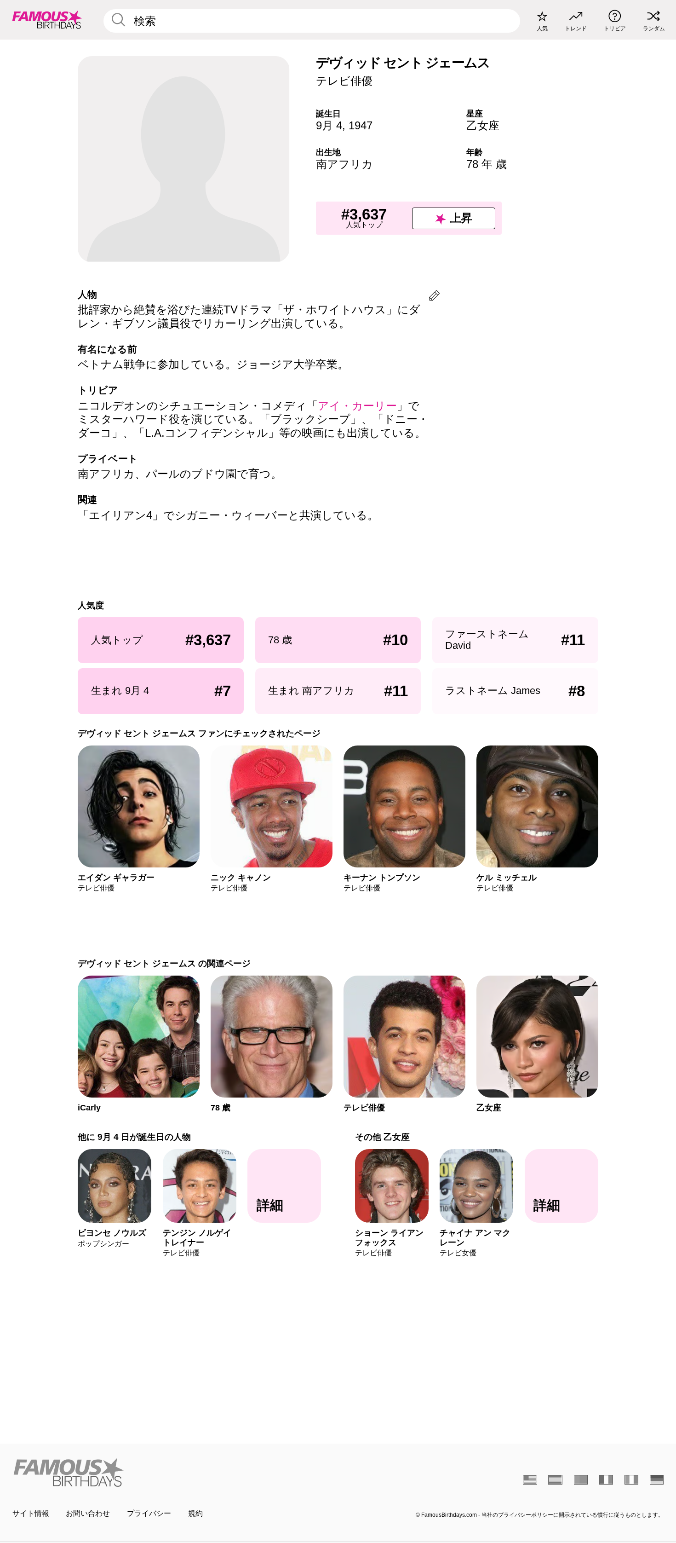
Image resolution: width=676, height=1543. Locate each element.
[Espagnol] (555, 1479)
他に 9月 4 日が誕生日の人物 (134, 1137)
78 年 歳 (486, 164)
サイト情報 (30, 1513)
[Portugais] (581, 1479)
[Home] (172, 1472)
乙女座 (482, 125)
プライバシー (149, 1513)
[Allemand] (657, 1479)
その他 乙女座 (382, 1137)
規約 (195, 1513)
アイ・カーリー (357, 405)
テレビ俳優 (344, 81)
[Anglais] (530, 1479)
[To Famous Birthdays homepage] (47, 19)
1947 (360, 125)
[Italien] (631, 1479)
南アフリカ (344, 164)
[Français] (606, 1479)
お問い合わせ (88, 1513)
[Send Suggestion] (434, 297)
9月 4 (329, 125)
